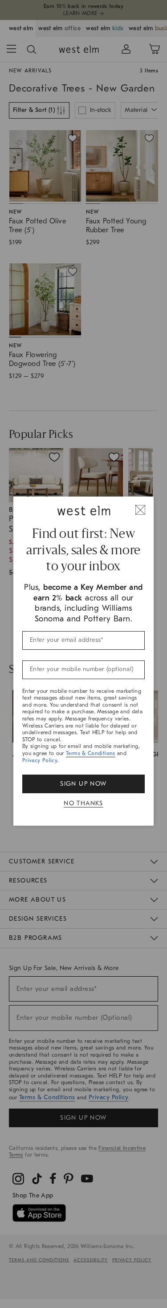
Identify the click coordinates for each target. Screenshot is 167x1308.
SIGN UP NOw (83, 783)
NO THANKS (83, 803)
